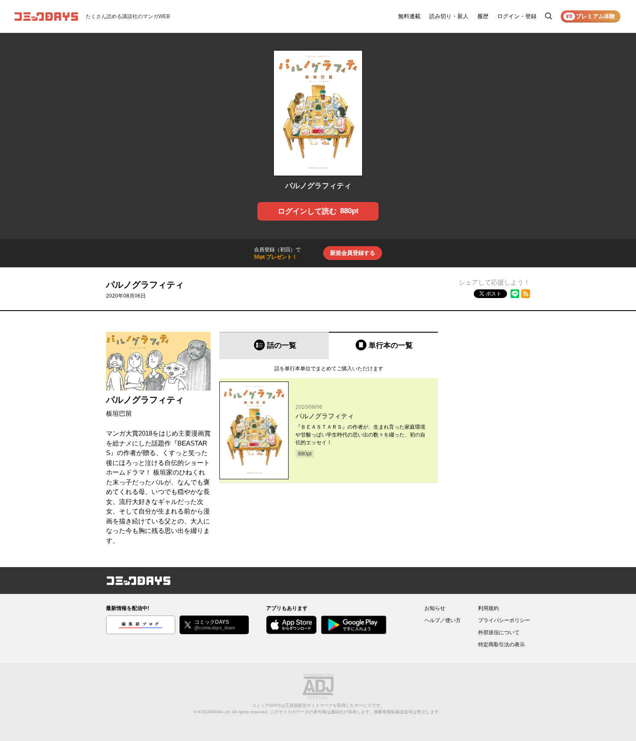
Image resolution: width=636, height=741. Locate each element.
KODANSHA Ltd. (214, 711)
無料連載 (409, 16)
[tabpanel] (328, 421)
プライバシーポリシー (504, 620)
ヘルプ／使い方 (442, 620)
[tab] (274, 345)
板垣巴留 (119, 413)
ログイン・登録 (516, 16)
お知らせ (434, 608)
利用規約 (488, 608)
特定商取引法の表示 (501, 645)
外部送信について (499, 632)
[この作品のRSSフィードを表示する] (525, 293)
